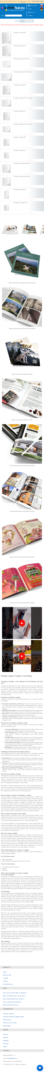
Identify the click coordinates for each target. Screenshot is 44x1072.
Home (16, 21)
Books (5, 972)
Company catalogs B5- (19, 85)
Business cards (7, 975)
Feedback (5, 1037)
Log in (30, 9)
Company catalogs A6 (19, 150)
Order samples (7, 1025)
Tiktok (5, 1046)
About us (5, 1034)
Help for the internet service (10, 1005)
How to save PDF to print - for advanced (14, 996)
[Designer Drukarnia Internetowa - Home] (13, 8)
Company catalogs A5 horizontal (22, 124)
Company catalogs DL (19, 189)
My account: (33, 5)
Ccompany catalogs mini (20, 202)
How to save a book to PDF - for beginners (14, 993)
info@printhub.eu (12, 1058)
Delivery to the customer (10, 1022)
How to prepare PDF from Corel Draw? (13, 999)
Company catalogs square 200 (21, 176)
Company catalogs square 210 (21, 163)
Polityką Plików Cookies (38, 1)
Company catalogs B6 (19, 137)
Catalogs (5, 978)
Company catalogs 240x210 (21, 58)
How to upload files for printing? (12, 1002)
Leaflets (5, 981)
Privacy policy (7, 1019)
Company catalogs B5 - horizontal (22, 98)
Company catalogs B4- (19, 32)
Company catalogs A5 (19, 111)
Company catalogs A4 (19, 45)
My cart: (32, 12)
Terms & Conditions (8, 1013)
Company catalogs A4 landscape (22, 72)
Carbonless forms (8, 984)
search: (3, 15)
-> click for (28, 42)
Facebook (5, 1043)
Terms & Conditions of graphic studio (13, 1016)
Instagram (5, 1040)
